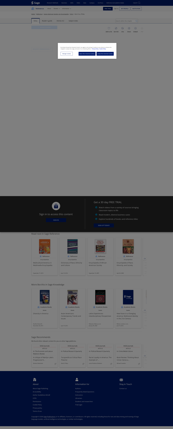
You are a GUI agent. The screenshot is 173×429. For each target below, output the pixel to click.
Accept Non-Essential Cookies (105, 53)
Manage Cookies (66, 53)
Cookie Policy (102, 49)
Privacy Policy (95, 49)
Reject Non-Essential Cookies (87, 53)
